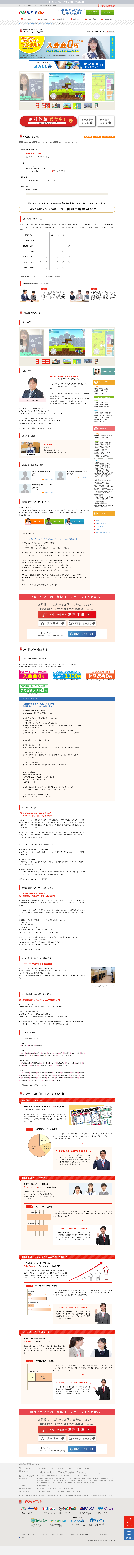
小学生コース (42, 1471)
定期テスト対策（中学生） (72, 1471)
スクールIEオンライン (99, 1473)
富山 (51, 1480)
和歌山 (42, 1482)
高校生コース (59, 1471)
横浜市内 (91, 1478)
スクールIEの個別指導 (44, 1475)
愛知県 (62, 1480)
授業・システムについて (45, 1488)
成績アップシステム (71, 1475)
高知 (66, 1482)
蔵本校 (98, 520)
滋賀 (112, 1480)
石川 (55, 1480)
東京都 (70, 1478)
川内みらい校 (99, 526)
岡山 (49, 1482)
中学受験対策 (42, 1473)
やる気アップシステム (57, 1475)
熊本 (82, 1482)
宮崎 (85, 1482)
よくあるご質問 (92, 19)
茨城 (108, 1478)
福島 (66, 1478)
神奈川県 (85, 1478)
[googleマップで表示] (110, 31)
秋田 (57, 1478)
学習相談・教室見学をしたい (62, 1491)
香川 (62, 1482)
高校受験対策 (50, 1473)
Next (112, 87)
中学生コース (50, 1471)
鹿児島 (89, 1482)
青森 (50, 1478)
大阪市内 (95, 1480)
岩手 (53, 1478)
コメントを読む (49, 479)
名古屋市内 (68, 1480)
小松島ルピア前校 (101, 523)
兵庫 (105, 1480)
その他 (79, 1478)
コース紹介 (44, 19)
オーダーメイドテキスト (84, 1475)
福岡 (72, 1482)
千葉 (102, 1478)
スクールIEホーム (24, 23)
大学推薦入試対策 (72, 1473)
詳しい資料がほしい (78, 1491)
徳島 (59, 1482)
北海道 (46, 1478)
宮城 (60, 1478)
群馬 (38, 1480)
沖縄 (93, 1482)
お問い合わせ (108, 19)
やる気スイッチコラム (44, 1485)
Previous (21, 87)
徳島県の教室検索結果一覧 (44, 23)
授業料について (58, 1488)
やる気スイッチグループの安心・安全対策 (78, 1468)
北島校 (98, 529)
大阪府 (89, 1480)
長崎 (78, 1482)
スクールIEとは (28, 19)
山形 (63, 1478)
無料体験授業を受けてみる (45, 1491)
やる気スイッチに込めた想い (57, 1468)
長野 (45, 1480)
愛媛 (69, 1482)
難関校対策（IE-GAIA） (85, 1473)
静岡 (82, 1480)
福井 (58, 1480)
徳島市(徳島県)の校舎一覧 (103, 532)
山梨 (48, 1480)
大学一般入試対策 (61, 1473)
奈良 (38, 1482)
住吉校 (98, 518)
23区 (75, 1478)
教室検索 (76, 19)
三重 (85, 1480)
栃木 (112, 1478)
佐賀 (75, 1482)
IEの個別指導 (60, 19)
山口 (56, 1482)
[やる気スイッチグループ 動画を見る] (106, 5)
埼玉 (105, 1478)
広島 (53, 1482)
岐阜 (79, 1480)
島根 (46, 1482)
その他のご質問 (69, 1488)
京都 (108, 1480)
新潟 (42, 1480)
